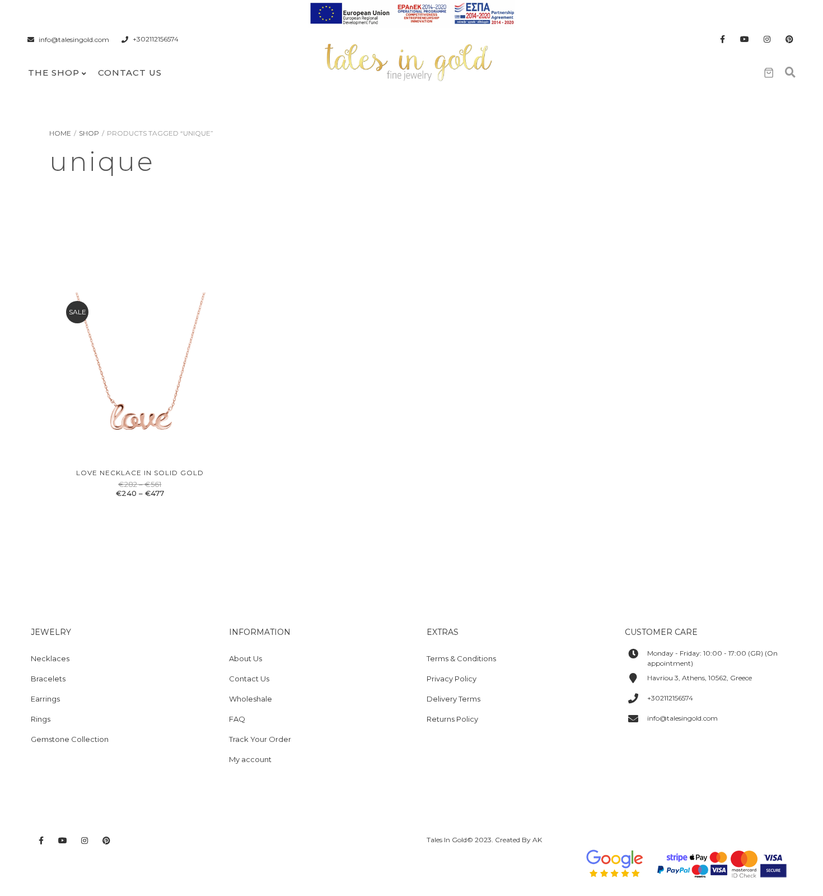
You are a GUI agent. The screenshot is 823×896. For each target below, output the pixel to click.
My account (250, 759)
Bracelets (48, 678)
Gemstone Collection (70, 739)
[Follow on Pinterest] (789, 39)
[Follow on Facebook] (722, 39)
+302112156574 (156, 39)
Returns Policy (452, 718)
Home (60, 133)
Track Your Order (260, 739)
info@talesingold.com (74, 39)
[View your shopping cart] (768, 72)
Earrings (45, 698)
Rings (40, 718)
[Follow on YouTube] (744, 39)
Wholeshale (250, 698)
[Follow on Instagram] (767, 39)
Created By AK (518, 839)
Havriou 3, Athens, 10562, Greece (699, 678)
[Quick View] (127, 447)
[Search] (790, 72)
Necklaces (50, 658)
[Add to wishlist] (153, 447)
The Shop (54, 72)
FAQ (237, 718)
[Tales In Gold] (409, 61)
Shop (89, 133)
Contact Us (130, 72)
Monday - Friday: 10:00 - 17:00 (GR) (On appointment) (712, 658)
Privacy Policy (451, 678)
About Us (245, 658)
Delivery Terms (453, 698)
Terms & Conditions (461, 658)
